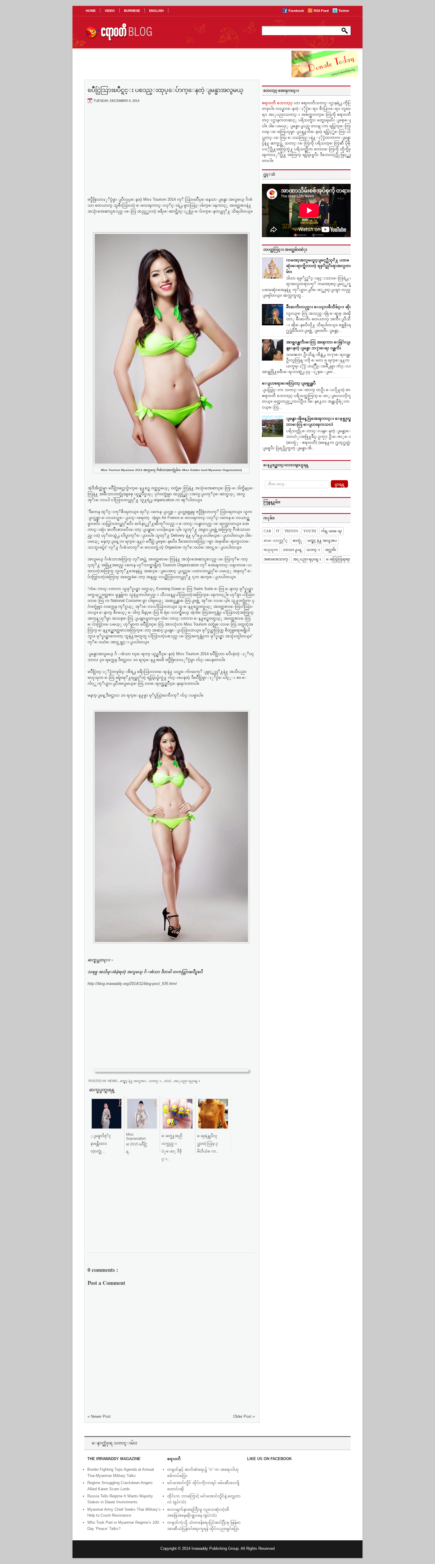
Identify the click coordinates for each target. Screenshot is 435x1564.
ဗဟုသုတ (271, 550)
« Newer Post (99, 1416)
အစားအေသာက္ (276, 559)
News (113, 1081)
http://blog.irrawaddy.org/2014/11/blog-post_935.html (132, 983)
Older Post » (244, 1416)
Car (267, 531)
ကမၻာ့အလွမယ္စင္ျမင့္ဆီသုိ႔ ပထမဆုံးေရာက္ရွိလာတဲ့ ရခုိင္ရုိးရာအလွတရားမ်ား (321, 266)
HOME (91, 10)
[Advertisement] (171, 152)
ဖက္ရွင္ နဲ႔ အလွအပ (133, 1081)
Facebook (297, 10)
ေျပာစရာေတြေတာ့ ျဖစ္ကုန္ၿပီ (289, 383)
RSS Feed (322, 10)
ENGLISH (156, 10)
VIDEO (110, 10)
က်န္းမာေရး (331, 531)
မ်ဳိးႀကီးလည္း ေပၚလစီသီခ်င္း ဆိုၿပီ (320, 307)
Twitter (344, 10)
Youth (309, 531)
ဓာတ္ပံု (297, 541)
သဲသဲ (168, 1081)
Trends (291, 531)
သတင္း (155, 1081)
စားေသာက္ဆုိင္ (276, 541)
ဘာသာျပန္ (292, 550)
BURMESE (132, 10)
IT (277, 531)
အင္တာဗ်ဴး (330, 550)
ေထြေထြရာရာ (338, 559)
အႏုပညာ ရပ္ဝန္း (187, 1081)
